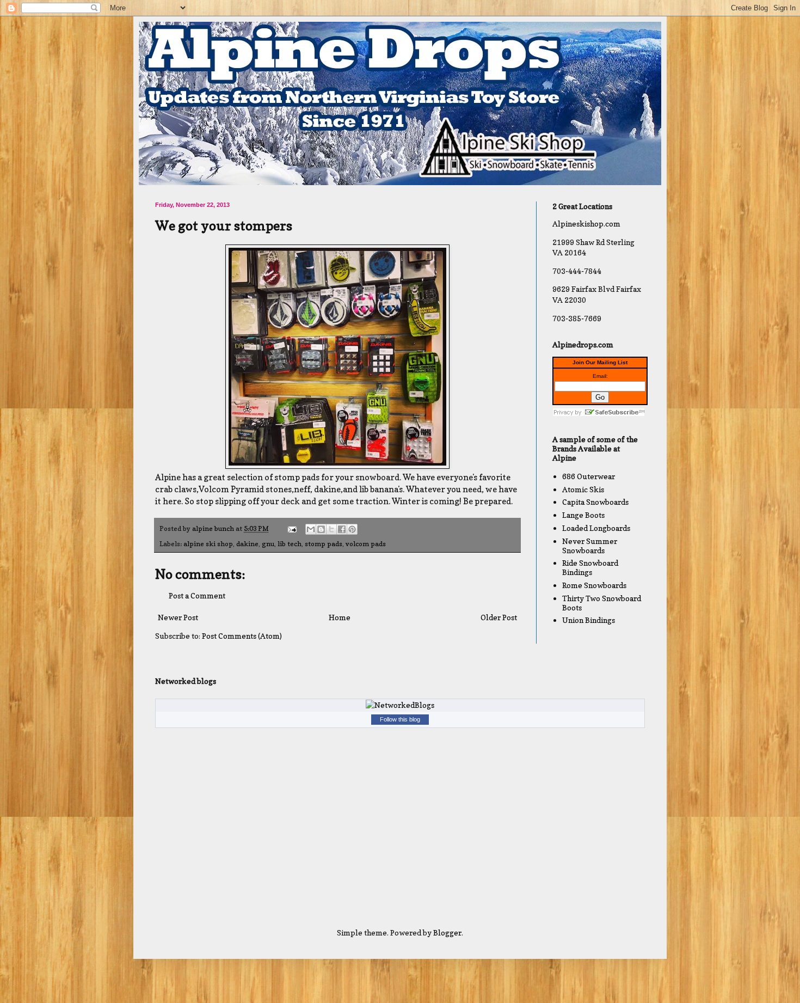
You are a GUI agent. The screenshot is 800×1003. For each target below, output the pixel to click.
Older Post (499, 617)
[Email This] (310, 529)
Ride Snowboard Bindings (590, 567)
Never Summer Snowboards (589, 545)
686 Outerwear (588, 476)
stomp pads (323, 544)
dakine (247, 544)
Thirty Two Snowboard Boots (601, 603)
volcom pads (366, 544)
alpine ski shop (208, 544)
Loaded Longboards (596, 528)
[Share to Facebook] (341, 529)
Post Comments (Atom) (242, 635)
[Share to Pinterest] (352, 529)
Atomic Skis (583, 489)
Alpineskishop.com (586, 223)
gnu (268, 544)
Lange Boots (583, 514)
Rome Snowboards (594, 585)
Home (339, 617)
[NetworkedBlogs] (400, 705)
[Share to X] (331, 529)
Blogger (447, 932)
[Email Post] (291, 528)
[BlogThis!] (321, 529)
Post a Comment (197, 595)
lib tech (289, 544)
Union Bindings (588, 620)
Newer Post (178, 617)
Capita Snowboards (595, 501)
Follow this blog (400, 719)
